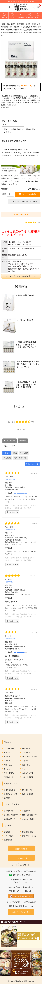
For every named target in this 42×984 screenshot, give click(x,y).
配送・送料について (29, 815)
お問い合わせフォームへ (21, 912)
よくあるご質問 (27, 819)
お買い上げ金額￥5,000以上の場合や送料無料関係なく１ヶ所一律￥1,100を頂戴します (20, 155)
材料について (27, 790)
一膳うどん (8, 760)
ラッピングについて (11, 815)
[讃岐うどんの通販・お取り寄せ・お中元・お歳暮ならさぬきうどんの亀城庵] (21, 9)
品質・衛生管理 (27, 794)
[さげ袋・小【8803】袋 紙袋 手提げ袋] (8, 325)
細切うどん (26, 748)
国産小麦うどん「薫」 (30, 756)
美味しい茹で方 (9, 819)
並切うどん (8, 752)
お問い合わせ (21, 848)
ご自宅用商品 (9, 748)
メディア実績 (9, 836)
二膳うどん (26, 760)
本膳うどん (8, 765)
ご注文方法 (26, 811)
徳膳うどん (26, 765)
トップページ (21, 858)
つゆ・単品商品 (27, 777)
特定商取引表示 (27, 832)
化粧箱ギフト (9, 777)
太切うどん (26, 752)
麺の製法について (10, 794)
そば (23, 769)
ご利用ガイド (9, 811)
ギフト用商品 (9, 773)
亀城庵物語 (8, 840)
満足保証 (7, 798)
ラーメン (7, 769)
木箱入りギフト (27, 773)
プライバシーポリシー (30, 836)
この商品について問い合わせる (24, 201)
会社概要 (7, 832)
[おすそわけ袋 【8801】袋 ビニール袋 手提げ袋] (8, 303)
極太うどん (8, 756)
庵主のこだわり (9, 790)
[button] (33, 7)
